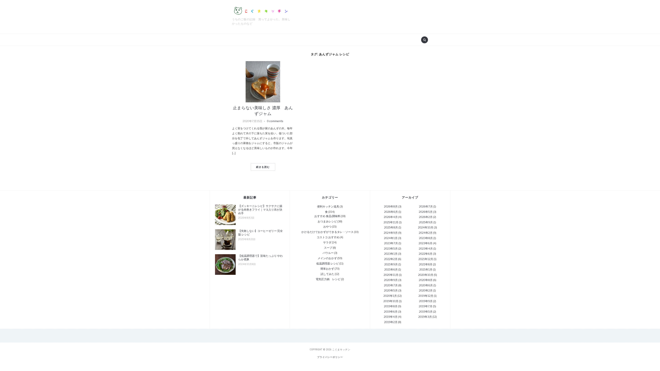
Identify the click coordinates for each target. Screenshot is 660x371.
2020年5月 (391, 290)
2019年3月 (425, 316)
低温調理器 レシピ (327, 263)
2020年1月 (390, 295)
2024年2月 (426, 232)
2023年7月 (391, 243)
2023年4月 (426, 248)
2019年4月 (391, 316)
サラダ (327, 242)
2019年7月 (425, 306)
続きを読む (263, 167)
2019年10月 (390, 301)
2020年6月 (426, 285)
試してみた (327, 274)
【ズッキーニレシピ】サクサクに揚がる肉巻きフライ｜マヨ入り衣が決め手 (260, 209)
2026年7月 (426, 206)
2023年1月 (391, 253)
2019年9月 (426, 301)
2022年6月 (425, 253)
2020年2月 (426, 290)
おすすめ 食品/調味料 (327, 216)
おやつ (327, 226)
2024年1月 (391, 238)
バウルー (328, 253)
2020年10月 (425, 275)
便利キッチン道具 (328, 206)
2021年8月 (425, 264)
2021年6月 (391, 269)
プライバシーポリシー (330, 357)
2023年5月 (391, 248)
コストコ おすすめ (328, 237)
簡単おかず (327, 268)
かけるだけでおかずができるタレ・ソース (327, 232)
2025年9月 (426, 222)
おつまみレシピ (327, 221)
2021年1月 (425, 269)
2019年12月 (426, 295)
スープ (328, 247)
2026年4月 (391, 217)
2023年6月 (425, 243)
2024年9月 (391, 232)
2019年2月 (391, 322)
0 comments (275, 121)
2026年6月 (391, 211)
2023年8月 (426, 238)
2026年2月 (426, 217)
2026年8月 (391, 206)
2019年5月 (426, 311)
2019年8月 (391, 306)
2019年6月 (391, 311)
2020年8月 (426, 280)
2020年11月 (391, 275)
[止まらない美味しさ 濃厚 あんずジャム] (263, 81)
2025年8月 (391, 227)
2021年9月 (391, 264)
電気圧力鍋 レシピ (328, 279)
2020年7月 (391, 285)
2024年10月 (425, 227)
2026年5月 (426, 211)
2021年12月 (426, 259)
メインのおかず (327, 258)
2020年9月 (391, 280)
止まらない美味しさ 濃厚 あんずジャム (263, 110)
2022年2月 (391, 259)
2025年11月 (391, 222)
